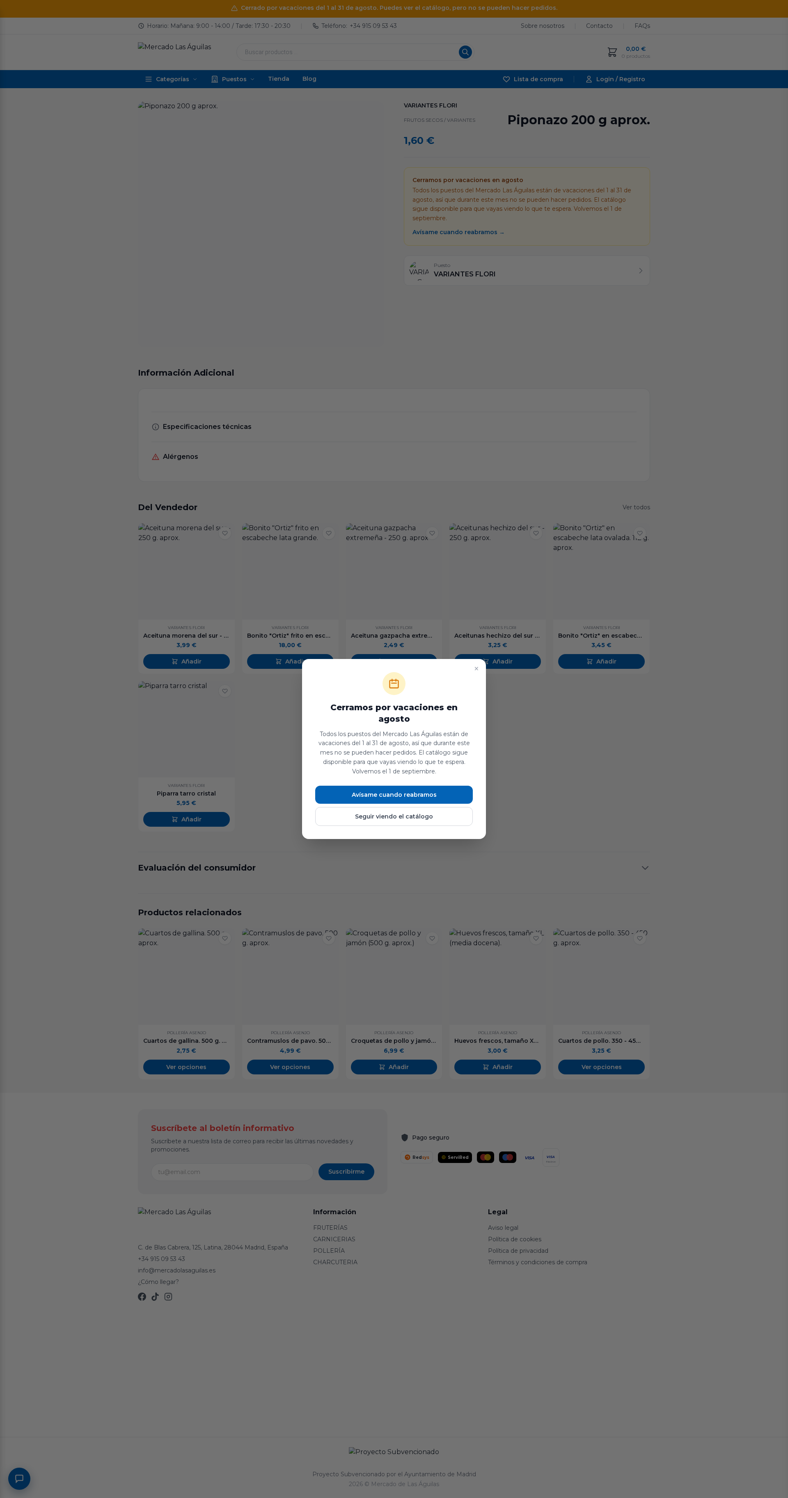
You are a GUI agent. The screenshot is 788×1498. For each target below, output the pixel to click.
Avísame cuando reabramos (394, 794)
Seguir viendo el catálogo (394, 816)
